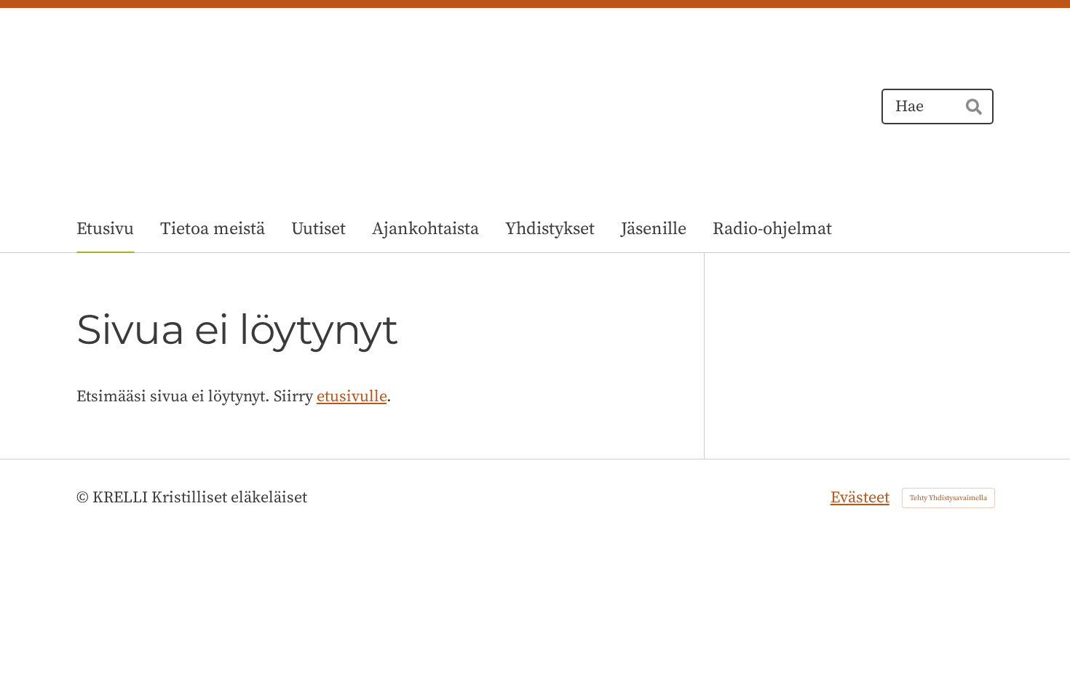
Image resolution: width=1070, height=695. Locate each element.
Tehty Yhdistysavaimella (948, 498)
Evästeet (860, 497)
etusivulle (352, 396)
